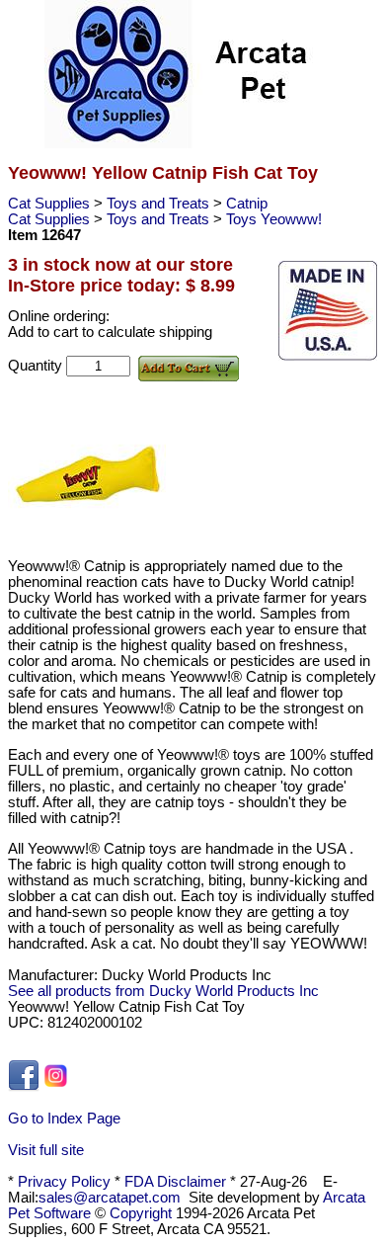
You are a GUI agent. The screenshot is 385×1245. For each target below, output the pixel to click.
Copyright (141, 1213)
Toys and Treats (160, 203)
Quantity (37, 366)
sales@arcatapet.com (109, 1197)
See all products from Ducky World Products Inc (163, 991)
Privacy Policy (64, 1182)
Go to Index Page (64, 1118)
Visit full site (46, 1150)
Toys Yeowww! (274, 219)
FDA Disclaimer (175, 1182)
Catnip (247, 203)
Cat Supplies (51, 203)
